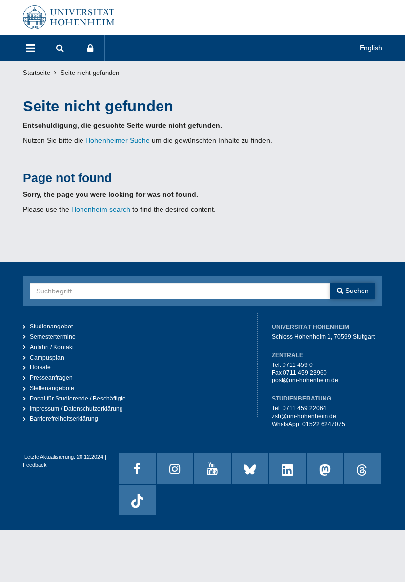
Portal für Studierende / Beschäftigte (78, 398)
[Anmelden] (90, 48)
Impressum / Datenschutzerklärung (76, 408)
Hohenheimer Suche (117, 140)
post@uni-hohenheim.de (305, 380)
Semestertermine (53, 336)
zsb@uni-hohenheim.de (304, 416)
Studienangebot (51, 326)
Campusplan (47, 357)
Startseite (36, 73)
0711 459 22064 (304, 408)
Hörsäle (40, 367)
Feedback (35, 465)
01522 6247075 (323, 424)
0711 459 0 (298, 365)
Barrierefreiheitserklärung (64, 418)
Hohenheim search (100, 209)
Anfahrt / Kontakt (52, 347)
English (371, 48)
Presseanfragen (51, 377)
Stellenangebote (52, 388)
